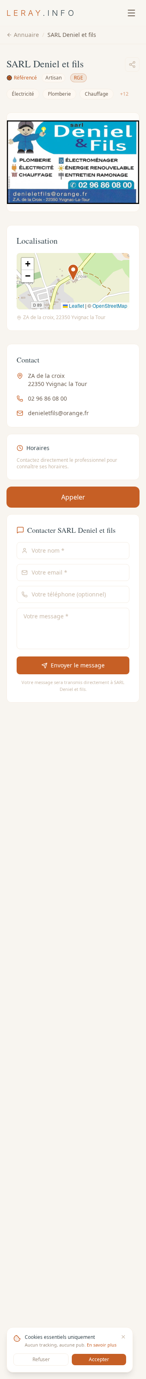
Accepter (99, 1359)
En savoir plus (101, 1345)
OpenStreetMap (109, 305)
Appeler (73, 497)
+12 (124, 93)
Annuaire (26, 35)
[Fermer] (123, 1337)
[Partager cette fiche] (132, 64)
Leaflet (76, 305)
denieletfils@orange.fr (58, 413)
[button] (73, 272)
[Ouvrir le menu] (131, 13)
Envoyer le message (78, 665)
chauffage (96, 93)
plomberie (59, 93)
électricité (23, 93)
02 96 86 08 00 (47, 398)
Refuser (41, 1359)
